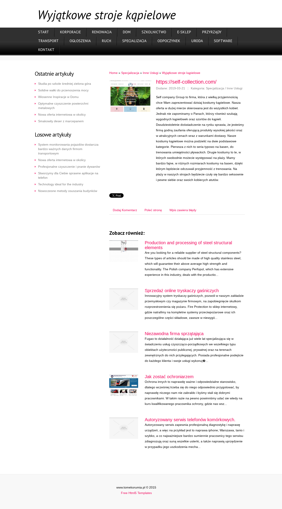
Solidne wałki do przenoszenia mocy (63, 90)
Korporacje (70, 32)
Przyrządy (211, 32)
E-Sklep (184, 32)
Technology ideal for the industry (60, 184)
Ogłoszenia (80, 40)
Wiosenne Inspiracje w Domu (58, 97)
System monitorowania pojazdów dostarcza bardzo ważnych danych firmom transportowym (68, 149)
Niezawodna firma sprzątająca (174, 333)
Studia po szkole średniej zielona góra (64, 83)
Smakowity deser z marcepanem (61, 121)
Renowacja (102, 32)
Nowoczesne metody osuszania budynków (67, 191)
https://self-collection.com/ (186, 82)
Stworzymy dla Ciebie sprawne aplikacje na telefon (68, 175)
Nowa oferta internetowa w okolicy (62, 114)
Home (113, 73)
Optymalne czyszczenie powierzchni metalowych (63, 106)
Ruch (106, 40)
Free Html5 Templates (136, 493)
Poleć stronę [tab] (153, 210)
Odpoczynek (169, 40)
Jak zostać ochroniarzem (169, 376)
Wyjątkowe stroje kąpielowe (181, 73)
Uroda (197, 40)
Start (43, 32)
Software (223, 40)
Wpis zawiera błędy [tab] (182, 210)
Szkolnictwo (154, 32)
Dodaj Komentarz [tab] (125, 210)
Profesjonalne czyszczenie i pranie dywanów (69, 166)
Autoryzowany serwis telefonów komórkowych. (190, 419)
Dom (127, 32)
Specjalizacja (134, 40)
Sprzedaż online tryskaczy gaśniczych (182, 290)
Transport (48, 40)
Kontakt (46, 49)
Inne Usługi (150, 73)
